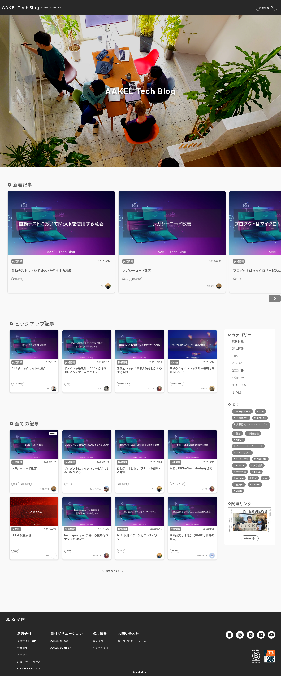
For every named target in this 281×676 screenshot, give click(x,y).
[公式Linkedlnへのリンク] (261, 635)
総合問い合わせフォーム (132, 640)
